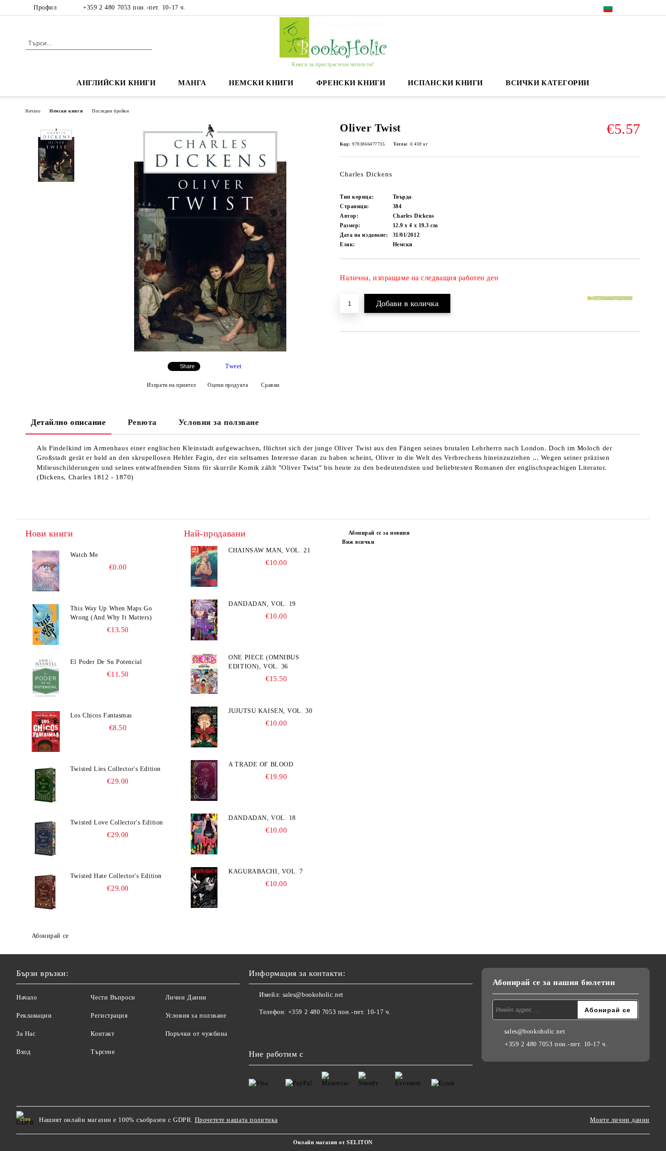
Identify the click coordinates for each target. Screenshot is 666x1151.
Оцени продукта (228, 385)
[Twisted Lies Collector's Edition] (45, 785)
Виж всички (358, 542)
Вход (23, 1052)
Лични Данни (186, 997)
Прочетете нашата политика (236, 1120)
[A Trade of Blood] (204, 780)
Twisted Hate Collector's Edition (116, 876)
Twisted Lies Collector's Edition (115, 769)
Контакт (102, 1033)
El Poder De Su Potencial (106, 661)
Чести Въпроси (113, 997)
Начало (32, 110)
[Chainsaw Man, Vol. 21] (204, 566)
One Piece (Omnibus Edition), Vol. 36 (263, 662)
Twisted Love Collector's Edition (116, 822)
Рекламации (34, 1015)
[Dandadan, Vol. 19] (204, 620)
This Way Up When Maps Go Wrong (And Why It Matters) (111, 613)
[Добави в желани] (634, 281)
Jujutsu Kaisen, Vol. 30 (270, 710)
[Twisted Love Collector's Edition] (45, 838)
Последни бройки (110, 110)
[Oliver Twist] (210, 349)
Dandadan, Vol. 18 (262, 817)
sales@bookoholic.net (313, 994)
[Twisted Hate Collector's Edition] (45, 892)
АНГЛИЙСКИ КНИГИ (116, 83)
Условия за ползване (219, 422)
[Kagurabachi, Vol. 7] (204, 887)
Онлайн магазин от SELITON (333, 1142)
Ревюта (142, 422)
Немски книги (66, 110)
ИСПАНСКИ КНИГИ (445, 83)
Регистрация (109, 1015)
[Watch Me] (45, 571)
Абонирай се (50, 935)
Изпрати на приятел (171, 385)
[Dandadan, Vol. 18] (204, 834)
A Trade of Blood (260, 764)
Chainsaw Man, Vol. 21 (269, 550)
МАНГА (192, 83)
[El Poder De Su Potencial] (45, 678)
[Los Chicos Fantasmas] (45, 731)
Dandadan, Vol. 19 (262, 603)
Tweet (233, 366)
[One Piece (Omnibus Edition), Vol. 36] (204, 673)
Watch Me (84, 554)
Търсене (103, 1052)
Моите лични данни (620, 1120)
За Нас (25, 1033)
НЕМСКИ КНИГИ (261, 83)
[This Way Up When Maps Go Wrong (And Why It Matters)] (45, 624)
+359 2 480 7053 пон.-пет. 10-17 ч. (134, 7)
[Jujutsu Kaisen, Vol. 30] (204, 727)
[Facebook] (636, 8)
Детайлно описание (68, 422)
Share (187, 366)
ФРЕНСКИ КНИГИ (350, 83)
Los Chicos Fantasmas (101, 715)
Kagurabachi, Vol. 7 (265, 871)
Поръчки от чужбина (196, 1033)
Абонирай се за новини (379, 533)
